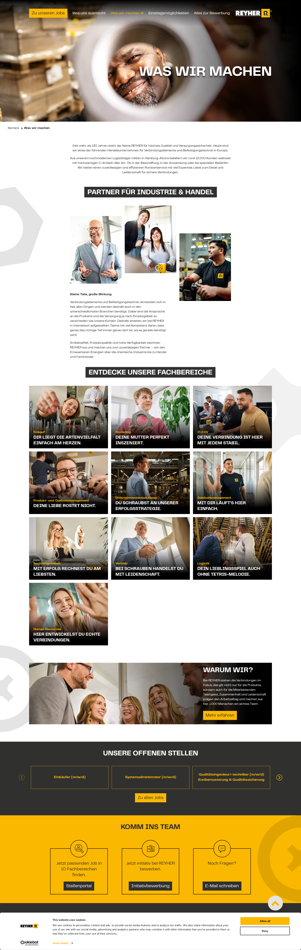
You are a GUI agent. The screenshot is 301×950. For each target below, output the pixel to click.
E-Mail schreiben (222, 886)
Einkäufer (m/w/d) (70, 777)
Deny (265, 930)
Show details (60, 943)
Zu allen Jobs (151, 798)
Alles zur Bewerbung (212, 13)
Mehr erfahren (220, 715)
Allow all (265, 921)
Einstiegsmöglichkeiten (168, 13)
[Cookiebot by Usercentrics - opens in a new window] (29, 943)
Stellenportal (79, 886)
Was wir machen (125, 13)
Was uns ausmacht (89, 13)
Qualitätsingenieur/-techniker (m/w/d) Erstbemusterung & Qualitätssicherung (231, 777)
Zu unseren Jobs (48, 13)
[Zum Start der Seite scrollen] (275, 903)
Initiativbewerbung (150, 886)
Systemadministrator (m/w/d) (150, 777)
